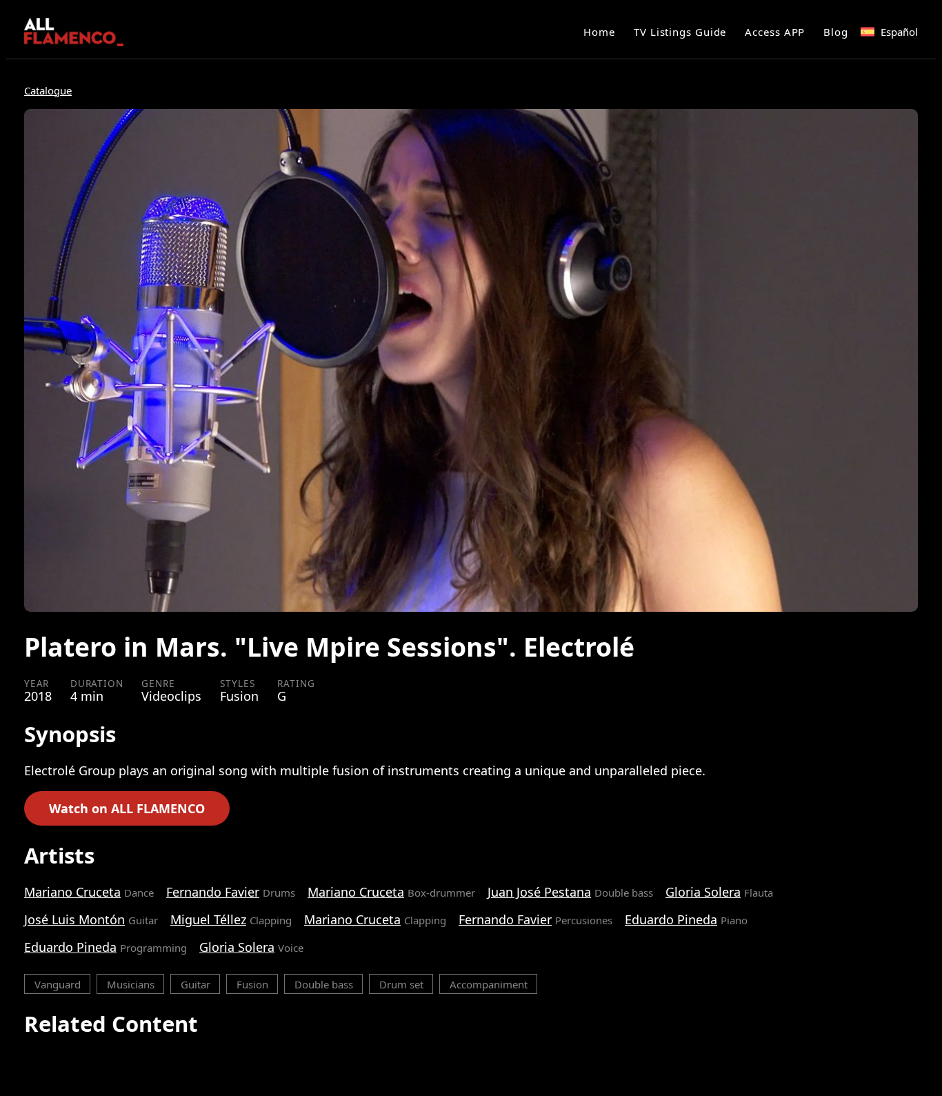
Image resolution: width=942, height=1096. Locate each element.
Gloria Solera (703, 892)
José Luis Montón (74, 919)
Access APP (775, 32)
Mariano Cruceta (72, 892)
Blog (835, 32)
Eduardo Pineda (671, 919)
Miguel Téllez (208, 919)
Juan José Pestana (539, 892)
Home (599, 32)
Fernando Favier (212, 892)
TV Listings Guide (680, 32)
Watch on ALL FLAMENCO (127, 808)
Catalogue (48, 90)
